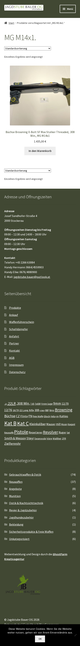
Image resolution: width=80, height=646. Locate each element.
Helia (53, 416)
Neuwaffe (9, 432)
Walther (57, 438)
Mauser (50, 424)
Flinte (24, 416)
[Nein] (75, 635)
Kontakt (14, 350)
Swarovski (40, 438)
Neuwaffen (16, 482)
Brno (51, 410)
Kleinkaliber (37, 424)
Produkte (15, 308)
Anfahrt (14, 336)
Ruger (62, 432)
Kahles (63, 416)
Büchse (9, 416)
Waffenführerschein (21, 322)
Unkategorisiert (19, 539)
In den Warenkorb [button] (40, 151)
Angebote (15, 489)
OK (40, 638)
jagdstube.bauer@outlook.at (32, 277)
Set (68, 432)
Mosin (64, 424)
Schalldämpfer (18, 329)
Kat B (10, 423)
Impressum (16, 365)
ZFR (64, 438)
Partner (14, 343)
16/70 (16, 410)
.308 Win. (23, 403)
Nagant (71, 424)
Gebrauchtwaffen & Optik (25, 474)
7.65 (32, 403)
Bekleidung (16, 524)
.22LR (11, 403)
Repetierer (35, 432)
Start (11, 23)
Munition (15, 496)
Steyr (30, 438)
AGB (12, 358)
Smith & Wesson (15, 438)
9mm (57, 403)
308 (37, 410)
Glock (47, 416)
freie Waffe (38, 416)
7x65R (38, 403)
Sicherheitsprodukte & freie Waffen (31, 531)
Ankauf (13, 315)
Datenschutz (17, 372)
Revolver (50, 432)
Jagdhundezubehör (21, 517)
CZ (18, 416)
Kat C (23, 423)
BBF (47, 410)
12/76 (8, 410)
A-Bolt (42, 410)
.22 (5, 404)
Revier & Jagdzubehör (23, 510)
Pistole (21, 432)
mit (58, 424)
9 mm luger (47, 403)
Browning (63, 409)
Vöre (49, 438)
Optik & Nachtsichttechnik (26, 503)
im (57, 416)
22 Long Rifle (26, 410)
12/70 (65, 403)
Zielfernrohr (12, 444)
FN (30, 416)
